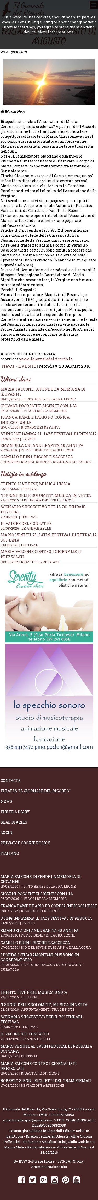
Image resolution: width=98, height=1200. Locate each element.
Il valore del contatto (26, 523)
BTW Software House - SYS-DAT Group (51, 1161)
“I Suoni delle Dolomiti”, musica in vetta (46, 495)
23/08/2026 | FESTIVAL (19, 488)
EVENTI (27, 366)
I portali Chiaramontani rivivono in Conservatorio (42, 962)
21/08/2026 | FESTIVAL (19, 516)
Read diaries (14, 822)
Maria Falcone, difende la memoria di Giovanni (41, 881)
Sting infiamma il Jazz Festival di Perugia (49, 436)
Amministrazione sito (49, 1166)
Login (7, 832)
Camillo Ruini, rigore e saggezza (46, 459)
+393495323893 (61, 1114)
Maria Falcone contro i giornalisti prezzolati (39, 1068)
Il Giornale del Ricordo (21, 1109)
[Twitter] (32, 1179)
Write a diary (15, 811)
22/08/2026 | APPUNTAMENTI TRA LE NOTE (38, 500)
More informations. (55, 31)
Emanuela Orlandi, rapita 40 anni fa (42, 448)
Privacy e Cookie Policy (25, 842)
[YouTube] (76, 1179)
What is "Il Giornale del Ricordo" (36, 790)
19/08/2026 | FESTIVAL (19, 545)
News (8, 366)
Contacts (11, 780)
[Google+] (43, 1179)
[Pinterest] (65, 1179)
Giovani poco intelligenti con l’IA (39, 408)
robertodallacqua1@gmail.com (28, 1120)
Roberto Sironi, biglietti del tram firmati (46, 1083)
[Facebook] (21, 1179)
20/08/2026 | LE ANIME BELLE (26, 528)
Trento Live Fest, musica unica (35, 483)
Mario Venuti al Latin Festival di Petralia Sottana (46, 1051)
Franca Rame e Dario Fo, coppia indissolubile (49, 908)
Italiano (10, 853)
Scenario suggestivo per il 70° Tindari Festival (41, 1021)
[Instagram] (54, 1179)
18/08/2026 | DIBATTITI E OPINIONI (30, 561)
